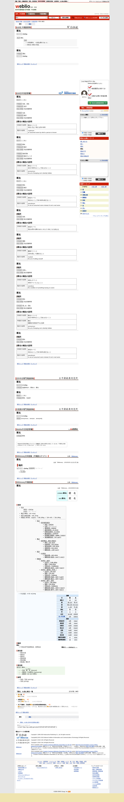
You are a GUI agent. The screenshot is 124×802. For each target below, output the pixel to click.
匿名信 (22, 654)
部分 (25, 219)
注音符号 (31, 468)
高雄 (52, 577)
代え (33, 127)
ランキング (34, 64)
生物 (64, 763)
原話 (44, 553)
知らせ (43, 168)
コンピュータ (52, 761)
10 (71, 462)
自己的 (33, 323)
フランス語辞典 (96, 778)
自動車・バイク (65, 761)
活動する (38, 253)
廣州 (49, 541)
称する (38, 127)
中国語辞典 (34, 21)
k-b (41, 517)
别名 (23, 104)
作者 (24, 653)
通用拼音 (47, 528)
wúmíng (30, 679)
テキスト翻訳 (84, 114)
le (47, 517)
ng (43, 517)
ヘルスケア (49, 763)
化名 (23, 113)
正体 (29, 253)
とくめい (24, 100)
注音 (25, 511)
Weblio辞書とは (22, 767)
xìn (74, 647)
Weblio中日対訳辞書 (24, 429)
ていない (37, 282)
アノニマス (85, 110)
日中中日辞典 (41, 1)
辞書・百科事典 (81, 763)
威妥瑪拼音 (48, 530)
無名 (21, 679)
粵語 (22, 513)
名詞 (25, 106)
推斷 (59, 637)
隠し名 (24, 305)
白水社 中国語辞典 (23, 27)
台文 (48, 566)
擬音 (67, 618)
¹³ (63, 588)
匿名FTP (83, 151)
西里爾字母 (48, 535)
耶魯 (46, 531)
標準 (42, 541)
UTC (75, 462)
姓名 (36, 323)
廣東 (46, 548)
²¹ (58, 550)
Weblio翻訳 (95, 773)
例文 (30, 24)
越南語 (24, 674)
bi (60, 568)
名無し (24, 270)
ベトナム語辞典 (96, 783)
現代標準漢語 (45, 522)
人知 (41, 323)
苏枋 (83, 200)
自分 (29, 168)
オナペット (85, 213)
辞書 (16, 1)
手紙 (37, 45)
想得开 (84, 211)
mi (58, 537)
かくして (38, 168)
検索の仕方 (21, 769)
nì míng (24, 385)
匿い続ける (84, 141)
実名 (29, 229)
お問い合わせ (58, 767)
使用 (36, 647)
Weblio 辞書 (19, 21)
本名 (29, 127)
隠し (33, 253)
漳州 (52, 580)
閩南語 (23, 517)
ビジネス (40, 761)
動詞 (25, 115)
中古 (21, 593)
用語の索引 (27, 64)
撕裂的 (84, 197)
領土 (83, 203)
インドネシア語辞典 (97, 780)
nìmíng (25, 34)
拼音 (25, 509)
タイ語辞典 (95, 782)
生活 (44, 763)
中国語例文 (31, 14)
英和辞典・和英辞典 (97, 771)
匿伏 (82, 146)
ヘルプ (20, 771)
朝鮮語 (24, 672)
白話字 (33, 517)
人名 (71, 763)
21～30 (103, 186)
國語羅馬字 (48, 533)
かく (23, 470)
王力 (62, 632)
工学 (73, 761)
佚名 (21, 681)
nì (70, 637)
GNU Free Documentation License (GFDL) (87, 744)
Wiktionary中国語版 (24, 482)
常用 (53, 569)
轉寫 (52, 535)
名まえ (57, 229)
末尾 (37, 42)
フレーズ (29, 156)
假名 (28, 104)
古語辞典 (56, 1)
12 (71, 602)
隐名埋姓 (25, 153)
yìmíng (26, 681)
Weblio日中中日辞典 (36, 746)
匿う (82, 144)
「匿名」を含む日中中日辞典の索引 (29, 722)
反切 (62, 614)
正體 (58, 493)
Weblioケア (95, 787)
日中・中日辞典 (20, 14)
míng (75, 637)
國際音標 (50, 537)
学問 (85, 761)
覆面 (23, 241)
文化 (40, 763)
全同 (26, 109)
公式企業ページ (78, 767)
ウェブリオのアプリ (42, 767)
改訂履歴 (91, 746)
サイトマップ (21, 776)
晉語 (22, 515)
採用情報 (76, 771)
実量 (83, 192)
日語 (23, 670)
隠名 (29, 305)
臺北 (52, 579)
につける (52, 229)
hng (57, 544)
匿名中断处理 (85, 156)
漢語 (46, 537)
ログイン (98, 1)
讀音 (61, 600)
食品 (67, 763)
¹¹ (63, 557)
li (49, 573)
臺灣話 (49, 569)
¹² (58, 588)
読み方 (19, 395)
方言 (74, 763)
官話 (22, 507)
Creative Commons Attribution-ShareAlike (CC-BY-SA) (57, 744)
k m (54, 544)
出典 (54, 462)
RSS (69, 791)
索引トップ (20, 64)
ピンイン (19, 385)
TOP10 (84, 187)
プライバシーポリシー (24, 774)
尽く (83, 208)
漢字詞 (19, 667)
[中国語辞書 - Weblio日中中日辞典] (22, 7)
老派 (52, 557)
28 (77, 488)
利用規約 (20, 773)
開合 (62, 609)
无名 (27, 398)
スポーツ (59, 763)
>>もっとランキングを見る (100, 216)
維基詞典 (27, 515)
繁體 (61, 493)
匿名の (83, 153)
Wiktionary (74, 456)
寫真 (28, 647)
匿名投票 (23, 658)
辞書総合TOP (105, 1)
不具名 (22, 647)
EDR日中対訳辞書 (23, 93)
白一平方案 (62, 616)
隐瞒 (29, 323)
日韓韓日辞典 (49, 1)
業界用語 (45, 761)
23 (73, 462)
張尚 (62, 621)
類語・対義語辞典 (23, 1)
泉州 (48, 560)
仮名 (29, 197)
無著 (23, 387)
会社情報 (76, 769)
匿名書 (22, 662)
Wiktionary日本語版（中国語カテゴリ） (32, 456)
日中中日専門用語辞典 (25, 378)
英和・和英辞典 (33, 1)
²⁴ (58, 568)
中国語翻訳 (43, 14)
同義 (27, 219)
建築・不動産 (79, 761)
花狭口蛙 (85, 195)
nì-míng (57, 531)
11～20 (94, 186)
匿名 (24, 53)
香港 (53, 541)
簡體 (60, 498)
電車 (58, 761)
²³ (62, 577)
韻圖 (67, 595)
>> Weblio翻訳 (104, 114)
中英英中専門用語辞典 (25, 409)
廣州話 (47, 546)
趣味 (54, 763)
